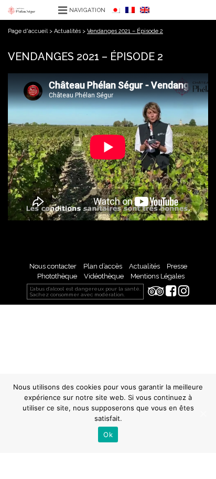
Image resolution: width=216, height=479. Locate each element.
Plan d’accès (102, 266)
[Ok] (203, 413)
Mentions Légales (158, 276)
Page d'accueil (28, 31)
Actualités (67, 31)
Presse (177, 266)
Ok (108, 434)
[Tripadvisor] (156, 291)
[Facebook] (171, 291)
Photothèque (57, 276)
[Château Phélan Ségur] (21, 9)
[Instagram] (183, 291)
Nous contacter (53, 266)
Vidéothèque (104, 276)
